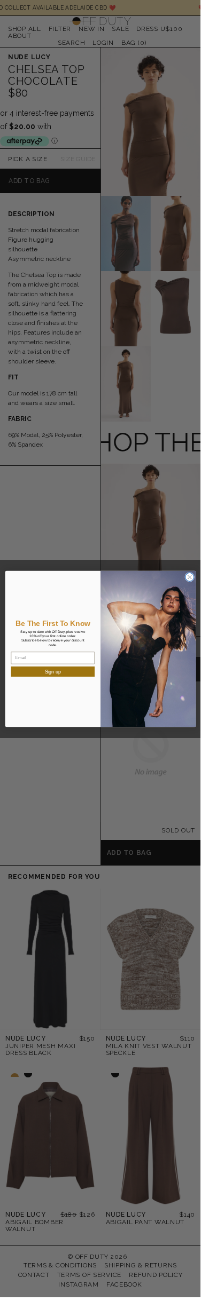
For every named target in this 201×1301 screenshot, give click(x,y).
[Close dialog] (189, 577)
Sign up (52, 671)
